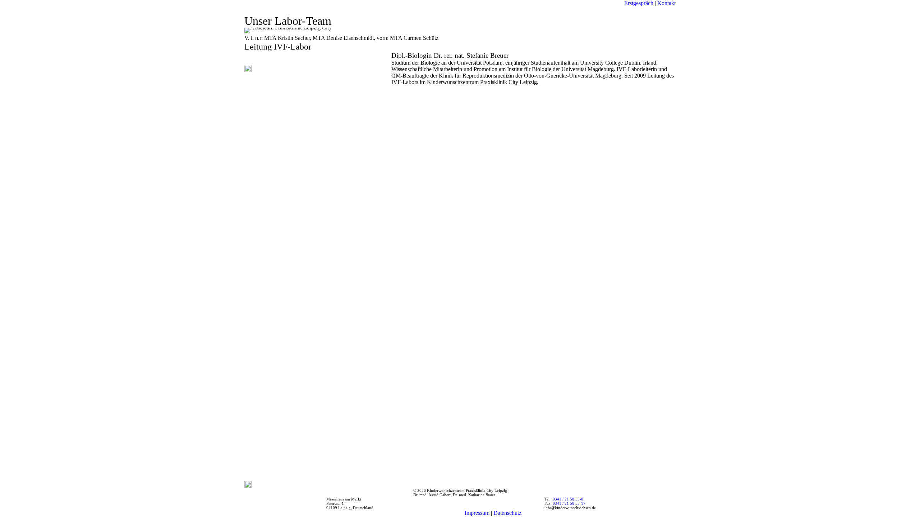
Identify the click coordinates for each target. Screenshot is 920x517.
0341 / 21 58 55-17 (569, 503)
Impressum (477, 513)
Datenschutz (507, 513)
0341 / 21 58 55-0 (568, 499)
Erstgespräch (639, 3)
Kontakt (666, 3)
